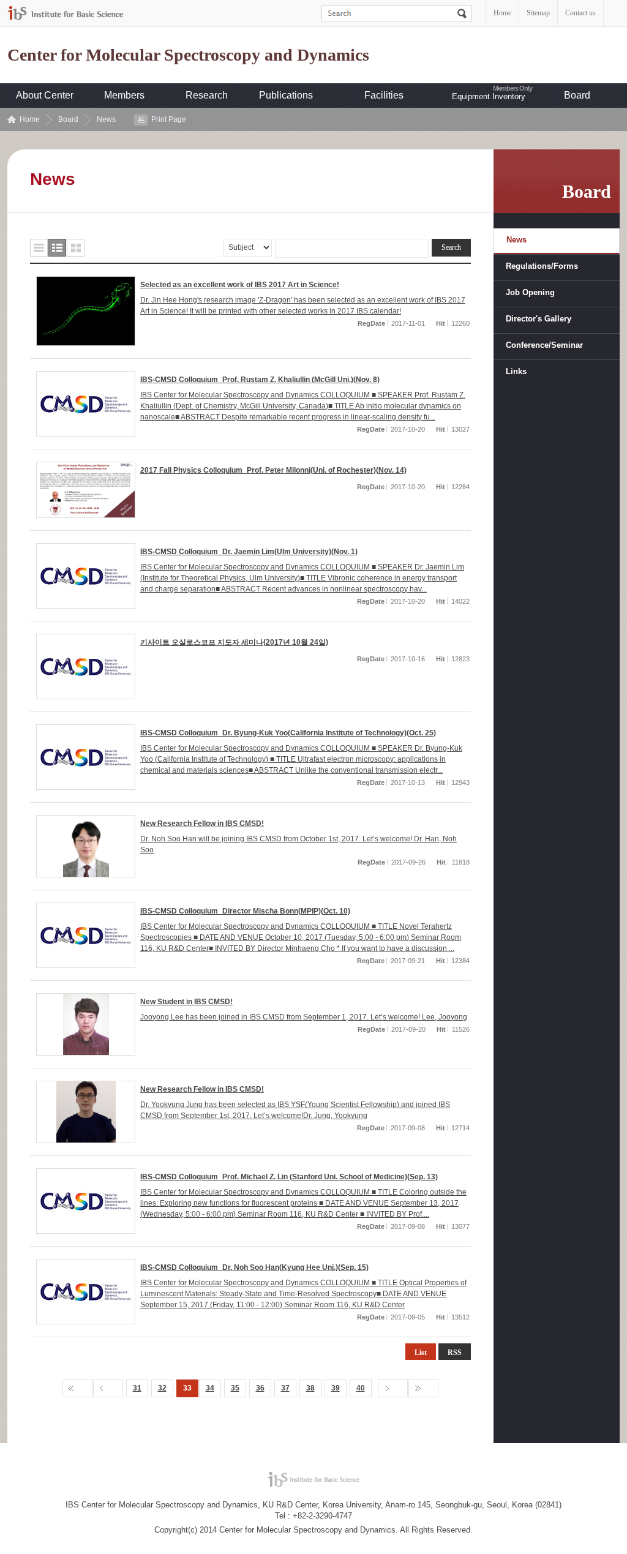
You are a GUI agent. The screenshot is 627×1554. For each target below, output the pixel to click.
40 (360, 1388)
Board (577, 95)
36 (260, 1388)
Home (502, 13)
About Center (44, 95)
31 (137, 1388)
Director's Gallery (538, 318)
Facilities (384, 95)
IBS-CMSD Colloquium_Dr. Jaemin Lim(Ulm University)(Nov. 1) (249, 551)
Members (124, 95)
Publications (286, 95)
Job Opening (530, 292)
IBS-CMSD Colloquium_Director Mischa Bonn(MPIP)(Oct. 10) (245, 911)
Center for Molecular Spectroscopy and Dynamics (188, 55)
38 (310, 1388)
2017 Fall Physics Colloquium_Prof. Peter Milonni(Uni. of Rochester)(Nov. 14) (273, 470)
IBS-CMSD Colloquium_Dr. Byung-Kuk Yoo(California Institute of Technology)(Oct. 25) (288, 733)
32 (162, 1388)
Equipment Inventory (488, 96)
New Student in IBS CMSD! (186, 1001)
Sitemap (538, 13)
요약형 (57, 248)
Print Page (168, 119)
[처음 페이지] (77, 1388)
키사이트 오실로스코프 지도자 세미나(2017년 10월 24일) (234, 642)
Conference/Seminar (544, 345)
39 (335, 1388)
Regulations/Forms (542, 266)
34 (210, 1388)
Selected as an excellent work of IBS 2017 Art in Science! (239, 284)
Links (516, 371)
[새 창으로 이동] (65, 13)
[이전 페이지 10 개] (108, 1388)
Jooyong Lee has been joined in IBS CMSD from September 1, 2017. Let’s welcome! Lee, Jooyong (303, 1017)
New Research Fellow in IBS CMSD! (202, 823)
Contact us (580, 13)
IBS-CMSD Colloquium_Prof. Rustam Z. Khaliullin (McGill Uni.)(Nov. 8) (260, 379)
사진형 (75, 248)
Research (207, 95)
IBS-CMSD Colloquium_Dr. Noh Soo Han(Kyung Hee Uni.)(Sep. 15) (254, 1267)
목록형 (39, 248)
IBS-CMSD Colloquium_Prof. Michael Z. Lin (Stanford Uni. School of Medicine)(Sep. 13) (289, 1177)
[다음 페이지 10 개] (393, 1388)
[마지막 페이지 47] (423, 1388)
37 (285, 1388)
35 (235, 1388)
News (106, 119)
